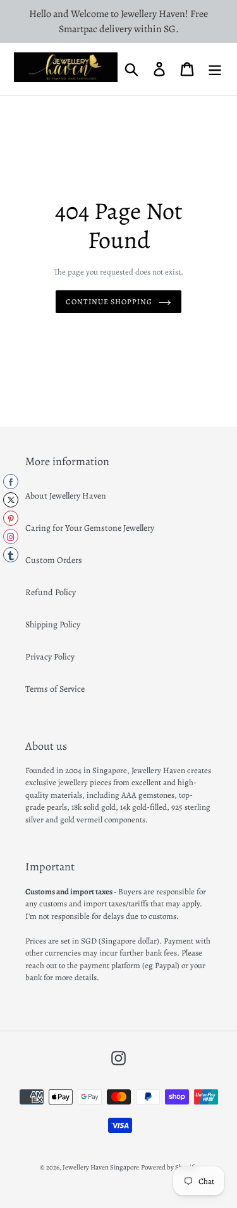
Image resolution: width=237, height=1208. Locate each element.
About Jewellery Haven (65, 496)
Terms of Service (55, 689)
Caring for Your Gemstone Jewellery (89, 528)
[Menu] (215, 69)
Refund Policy (50, 592)
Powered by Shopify (169, 1167)
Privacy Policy (50, 657)
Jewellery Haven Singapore (101, 1167)
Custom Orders (53, 560)
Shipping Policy (52, 625)
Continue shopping (109, 302)
